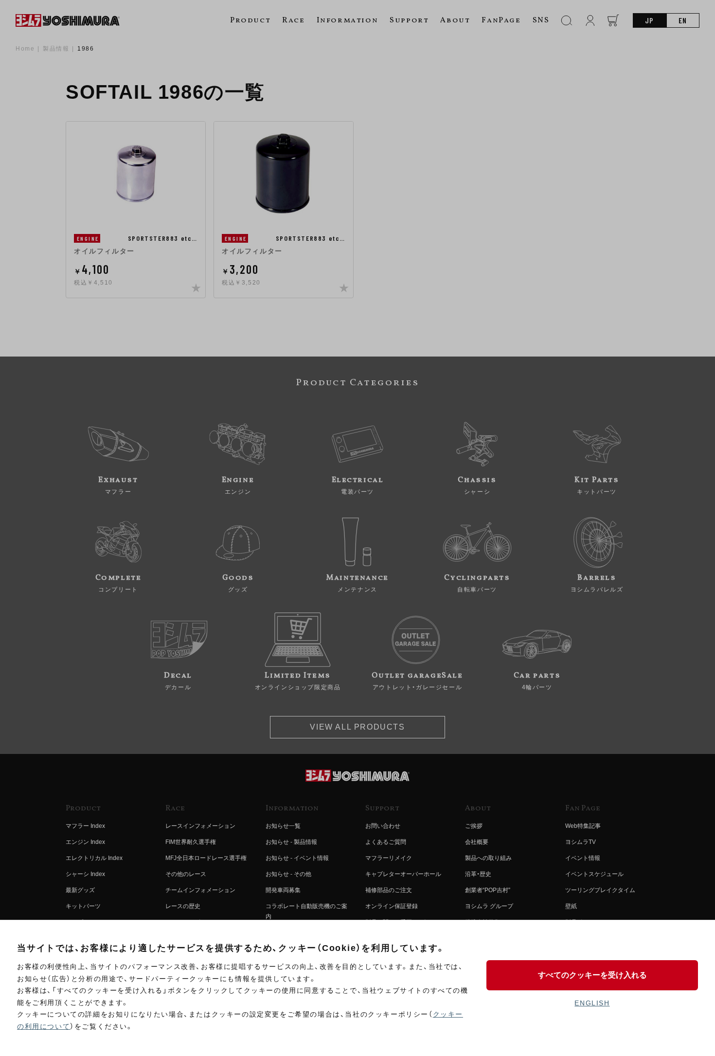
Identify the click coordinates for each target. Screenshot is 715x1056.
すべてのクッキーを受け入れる (592, 975)
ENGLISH (591, 1003)
